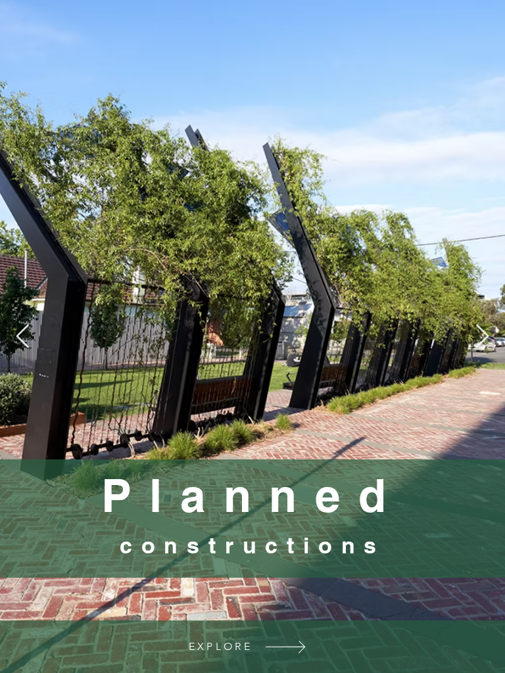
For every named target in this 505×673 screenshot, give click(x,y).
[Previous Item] (22, 337)
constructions (252, 545)
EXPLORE (220, 646)
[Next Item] (482, 337)
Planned (252, 495)
